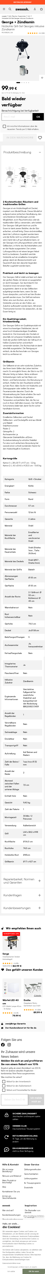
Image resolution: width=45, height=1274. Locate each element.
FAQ (4, 1187)
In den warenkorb (19, 137)
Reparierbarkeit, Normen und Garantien (19, 880)
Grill (29, 16)
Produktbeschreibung (17, 152)
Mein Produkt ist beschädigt (9, 1181)
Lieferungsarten (31, 1178)
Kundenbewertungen (17, 908)
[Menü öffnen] (4, 9)
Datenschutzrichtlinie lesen (11, 1263)
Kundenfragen (13, 895)
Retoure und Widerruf (11, 1176)
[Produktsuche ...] (10, 9)
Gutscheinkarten (31, 1174)
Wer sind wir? (8, 1210)
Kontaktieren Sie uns (11, 1191)
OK (38, 116)
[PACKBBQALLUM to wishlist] (40, 137)
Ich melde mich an (36, 1099)
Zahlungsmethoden (32, 1169)
